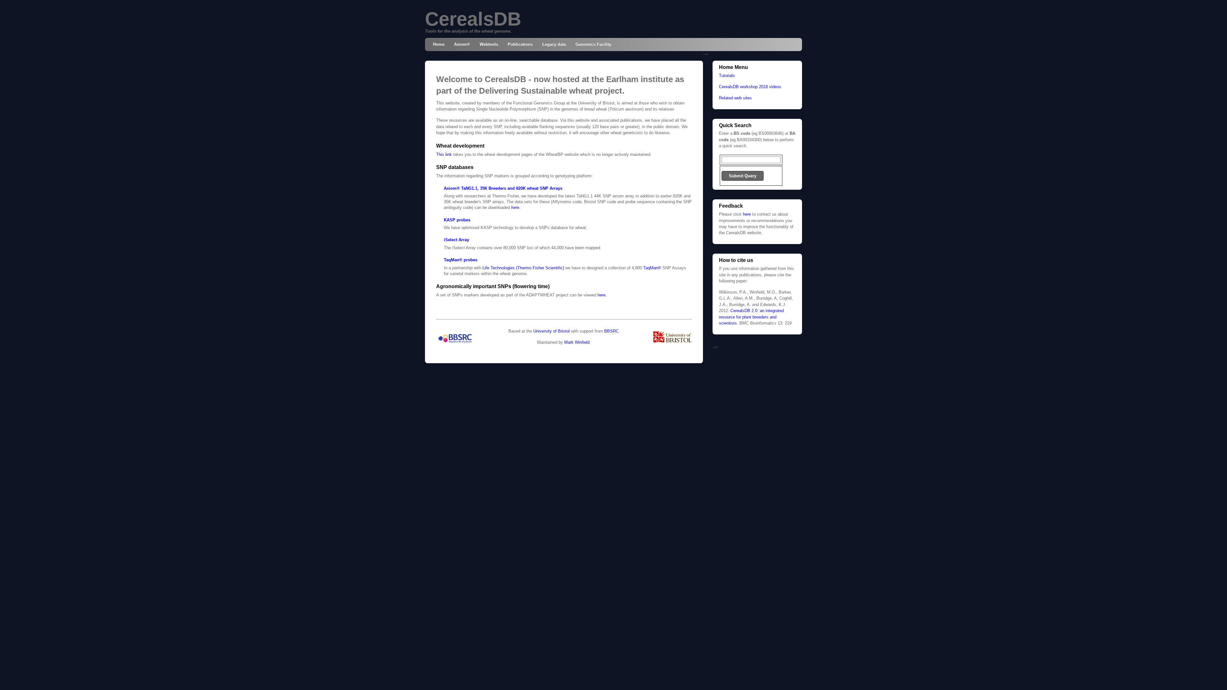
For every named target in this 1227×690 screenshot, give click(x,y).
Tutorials (727, 75)
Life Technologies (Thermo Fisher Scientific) (523, 267)
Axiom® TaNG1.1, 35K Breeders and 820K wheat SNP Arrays (503, 188)
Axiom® (462, 44)
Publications (520, 44)
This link (444, 154)
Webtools (489, 44)
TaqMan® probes (460, 259)
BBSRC (611, 331)
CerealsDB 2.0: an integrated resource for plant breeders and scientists (751, 317)
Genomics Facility (593, 44)
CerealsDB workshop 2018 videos (750, 86)
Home (438, 44)
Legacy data (554, 44)
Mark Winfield (577, 342)
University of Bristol (551, 331)
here (515, 207)
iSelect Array (456, 239)
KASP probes (457, 220)
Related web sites (735, 98)
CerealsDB (473, 19)
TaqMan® (652, 267)
